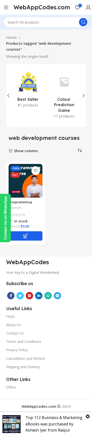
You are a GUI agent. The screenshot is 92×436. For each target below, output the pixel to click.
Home (12, 37)
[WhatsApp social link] (48, 295)
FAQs (10, 316)
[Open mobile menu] (6, 7)
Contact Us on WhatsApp (5, 218)
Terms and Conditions (23, 341)
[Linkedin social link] (38, 295)
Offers (11, 387)
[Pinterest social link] (29, 295)
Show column (26, 151)
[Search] (83, 22)
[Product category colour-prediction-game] (64, 95)
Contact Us (15, 333)
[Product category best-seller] (28, 90)
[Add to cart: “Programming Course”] (25, 236)
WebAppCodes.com (41, 7)
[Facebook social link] (10, 295)
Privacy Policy (17, 350)
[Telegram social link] (57, 295)
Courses (15, 207)
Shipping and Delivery (23, 366)
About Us (13, 324)
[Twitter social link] (20, 295)
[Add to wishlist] (35, 170)
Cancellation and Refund (25, 358)
